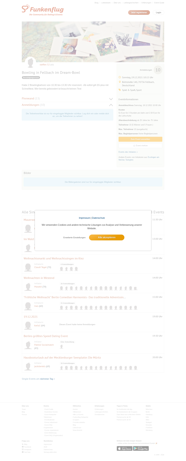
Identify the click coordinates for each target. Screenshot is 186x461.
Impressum (84, 218)
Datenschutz (98, 218)
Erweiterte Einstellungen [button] (74, 237)
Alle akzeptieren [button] (107, 237)
